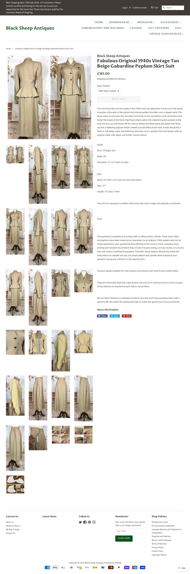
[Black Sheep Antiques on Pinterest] (89, 522)
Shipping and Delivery (161, 536)
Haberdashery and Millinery (103, 28)
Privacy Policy (158, 547)
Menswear (145, 22)
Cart (156, 7)
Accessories (170, 22)
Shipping (101, 78)
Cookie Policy (157, 551)
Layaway (136, 28)
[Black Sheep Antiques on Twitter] (80, 522)
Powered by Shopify (112, 562)
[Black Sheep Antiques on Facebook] (85, 522)
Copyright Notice (159, 555)
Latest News (49, 516)
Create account (139, 7)
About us (10, 522)
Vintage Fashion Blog (166, 33)
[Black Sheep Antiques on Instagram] (93, 522)
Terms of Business (159, 543)
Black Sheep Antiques (30, 28)
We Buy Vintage (12, 529)
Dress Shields (103, 85)
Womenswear (119, 22)
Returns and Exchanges (162, 540)
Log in (125, 7)
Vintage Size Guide (160, 522)
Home (99, 22)
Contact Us (10, 533)
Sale (178, 28)
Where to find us (13, 525)
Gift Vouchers (158, 28)
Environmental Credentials (163, 525)
